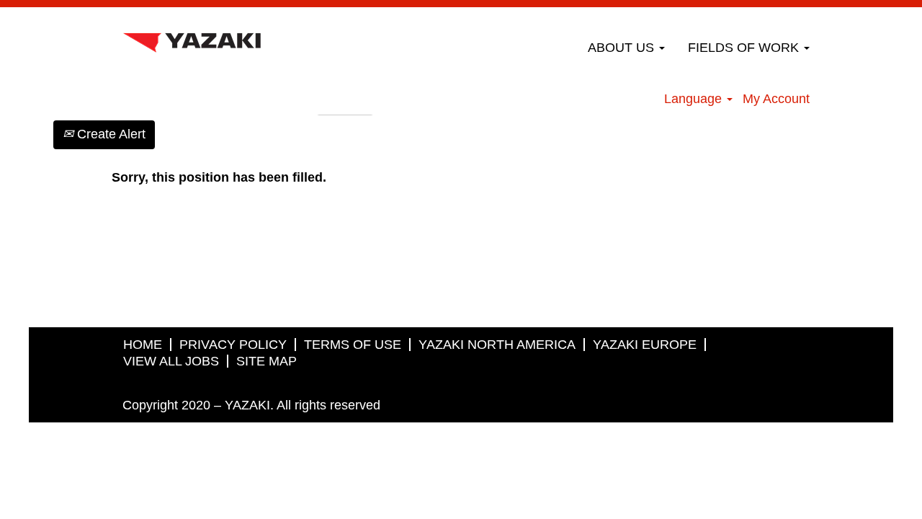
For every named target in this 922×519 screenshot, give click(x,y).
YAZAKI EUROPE (645, 344)
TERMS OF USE (352, 344)
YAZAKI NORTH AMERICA (497, 344)
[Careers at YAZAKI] (192, 39)
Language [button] (694, 99)
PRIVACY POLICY (233, 344)
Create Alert (109, 134)
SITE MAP (266, 361)
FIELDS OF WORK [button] (745, 47)
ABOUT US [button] (623, 47)
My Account (776, 99)
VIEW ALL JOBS (171, 361)
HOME (142, 344)
